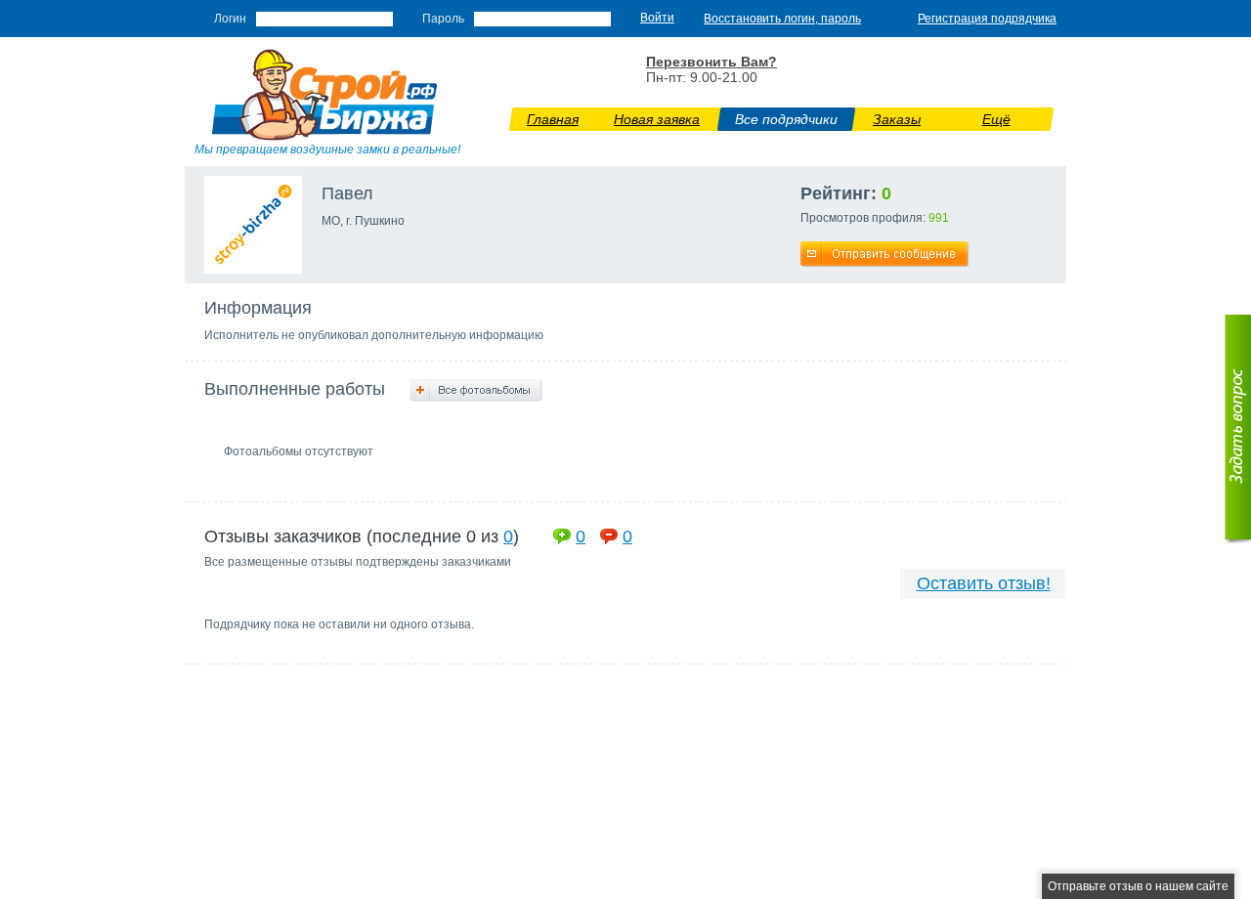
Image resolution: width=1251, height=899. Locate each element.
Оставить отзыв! (984, 583)
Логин (230, 18)
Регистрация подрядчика (987, 18)
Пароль (443, 18)
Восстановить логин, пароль (782, 18)
